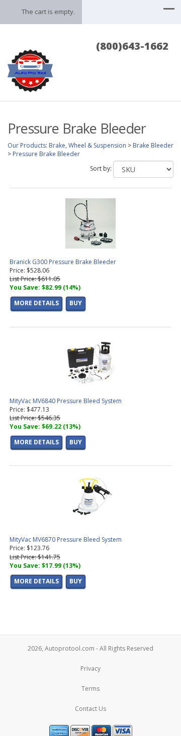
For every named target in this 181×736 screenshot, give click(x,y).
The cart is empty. (48, 11)
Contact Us (90, 708)
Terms (90, 688)
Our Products (27, 145)
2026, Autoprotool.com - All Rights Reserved (90, 648)
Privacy (90, 668)
